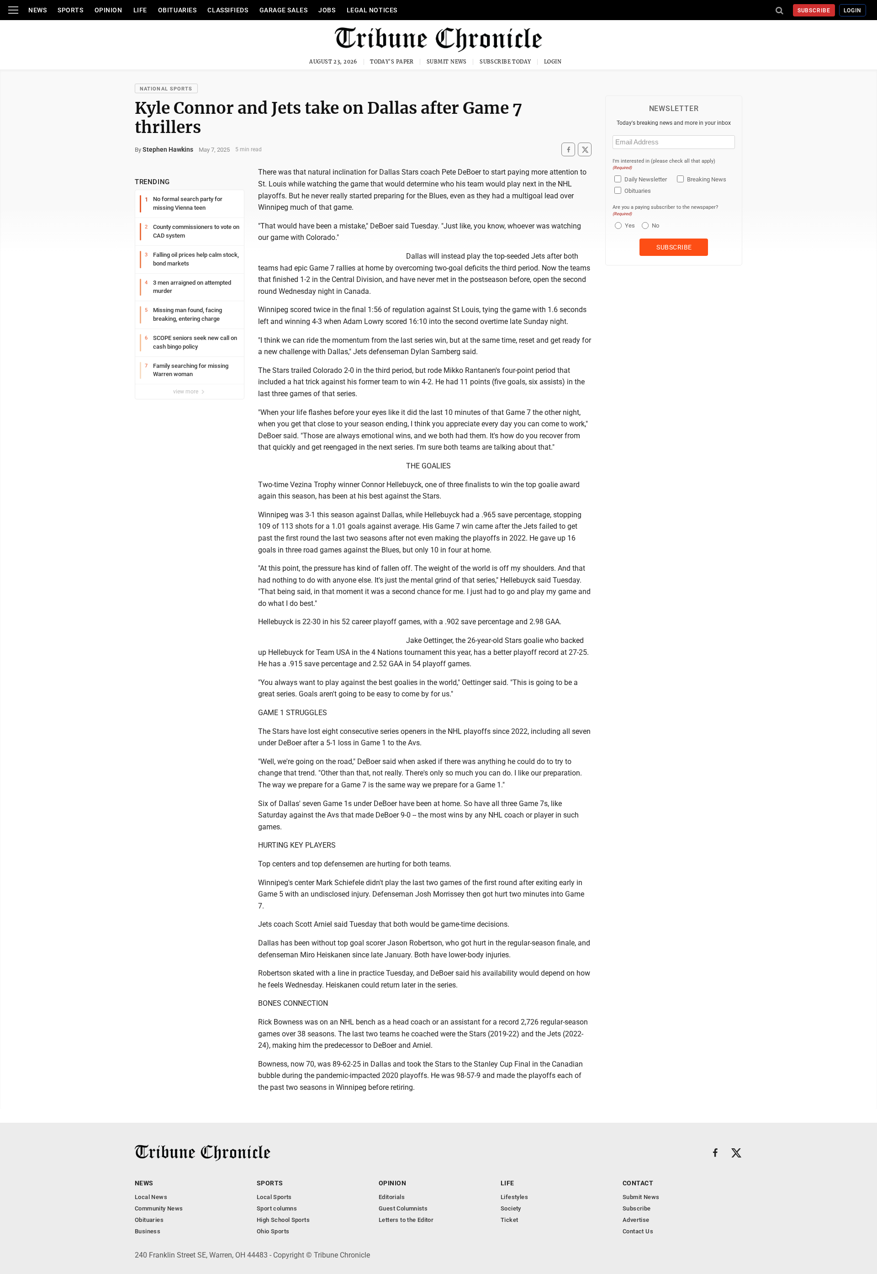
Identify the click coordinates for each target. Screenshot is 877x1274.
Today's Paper (392, 61)
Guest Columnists (403, 1208)
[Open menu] (13, 10)
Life (140, 10)
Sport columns (277, 1208)
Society (511, 1208)
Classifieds (227, 10)
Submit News (447, 61)
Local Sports (274, 1197)
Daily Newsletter (645, 179)
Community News (159, 1208)
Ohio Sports (273, 1231)
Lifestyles (514, 1197)
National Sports (166, 89)
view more (186, 391)
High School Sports (283, 1219)
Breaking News (706, 179)
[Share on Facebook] (568, 150)
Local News (151, 1197)
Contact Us (638, 1231)
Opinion (108, 10)
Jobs (326, 10)
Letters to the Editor (406, 1219)
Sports (70, 10)
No (655, 225)
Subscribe (814, 10)
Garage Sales (283, 10)
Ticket (509, 1219)
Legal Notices (372, 10)
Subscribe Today (505, 61)
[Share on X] (585, 150)
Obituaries (177, 10)
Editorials (392, 1197)
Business (147, 1231)
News (37, 10)
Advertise (636, 1219)
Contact (638, 1183)
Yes (629, 225)
